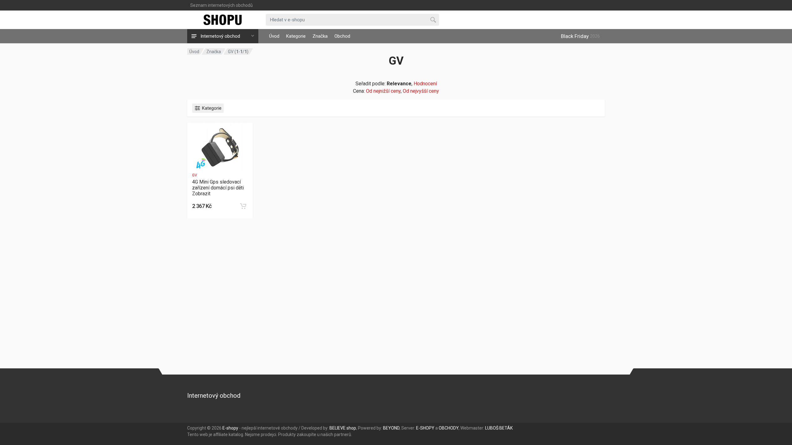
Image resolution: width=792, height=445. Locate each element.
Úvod (274, 36)
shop (351, 428)
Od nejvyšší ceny (421, 91)
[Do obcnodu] (243, 206)
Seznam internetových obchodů (221, 5)
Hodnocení (425, 84)
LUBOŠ (491, 428)
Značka (320, 36)
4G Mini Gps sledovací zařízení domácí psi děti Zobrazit (218, 188)
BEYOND (391, 428)
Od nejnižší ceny (383, 91)
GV (194, 175)
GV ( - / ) (238, 51)
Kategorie (296, 36)
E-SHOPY (425, 428)
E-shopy (230, 428)
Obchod (342, 36)
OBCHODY (448, 428)
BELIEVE (337, 428)
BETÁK (506, 428)
